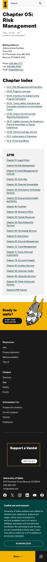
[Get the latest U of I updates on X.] (12, 495)
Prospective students (12, 407)
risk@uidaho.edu (15, 69)
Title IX (6, 362)
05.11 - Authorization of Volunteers (22, 136)
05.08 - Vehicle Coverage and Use (22, 132)
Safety (6, 387)
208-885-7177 (16, 63)
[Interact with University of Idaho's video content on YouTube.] (34, 495)
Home (5, 33)
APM (18, 33)
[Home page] (5, 4)
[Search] (40, 3)
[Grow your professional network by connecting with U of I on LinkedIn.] (27, 495)
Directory (7, 377)
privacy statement (15, 536)
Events (6, 392)
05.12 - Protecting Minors (18, 141)
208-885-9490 (14, 66)
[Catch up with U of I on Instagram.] (20, 495)
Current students (10, 412)
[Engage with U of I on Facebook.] (5, 495)
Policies (12, 33)
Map (5, 382)
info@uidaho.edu (10, 489)
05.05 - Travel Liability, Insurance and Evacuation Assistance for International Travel (24, 106)
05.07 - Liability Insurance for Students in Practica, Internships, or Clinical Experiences (25, 124)
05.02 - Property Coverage (18, 91)
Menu (16, 556)
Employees (8, 422)
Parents (6, 417)
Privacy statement (11, 352)
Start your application (10, 321)
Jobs (5, 347)
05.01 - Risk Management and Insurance (24, 87)
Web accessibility (10, 357)
